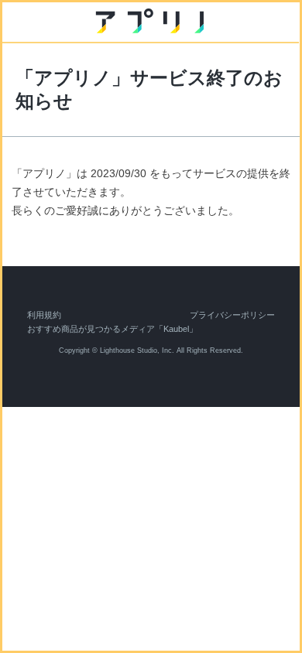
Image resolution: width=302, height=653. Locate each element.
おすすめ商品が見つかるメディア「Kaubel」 (112, 328)
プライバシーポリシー (232, 315)
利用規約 (44, 315)
